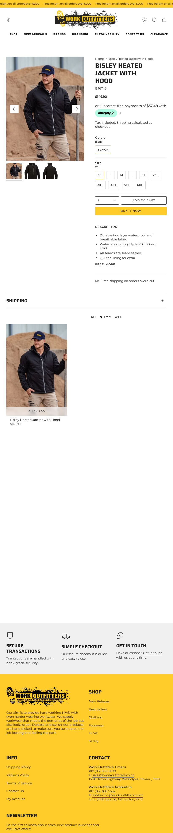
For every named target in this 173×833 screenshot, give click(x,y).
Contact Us (15, 791)
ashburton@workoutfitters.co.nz (117, 795)
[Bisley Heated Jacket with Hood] (36, 370)
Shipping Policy (18, 767)
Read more (105, 264)
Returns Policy (17, 775)
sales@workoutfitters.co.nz (113, 775)
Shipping (16, 300)
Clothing (95, 717)
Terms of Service (19, 783)
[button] (154, 19)
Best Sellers (98, 709)
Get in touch (152, 653)
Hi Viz (93, 733)
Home (99, 58)
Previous (14, 109)
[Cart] (164, 19)
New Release (99, 701)
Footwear (96, 725)
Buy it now (131, 210)
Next (76, 109)
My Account (15, 799)
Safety (93, 741)
